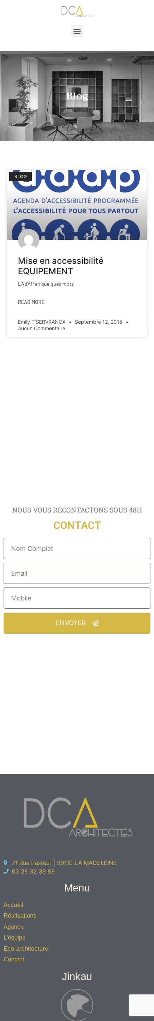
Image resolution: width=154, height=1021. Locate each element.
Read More (31, 302)
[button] (77, 31)
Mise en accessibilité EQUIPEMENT (61, 266)
